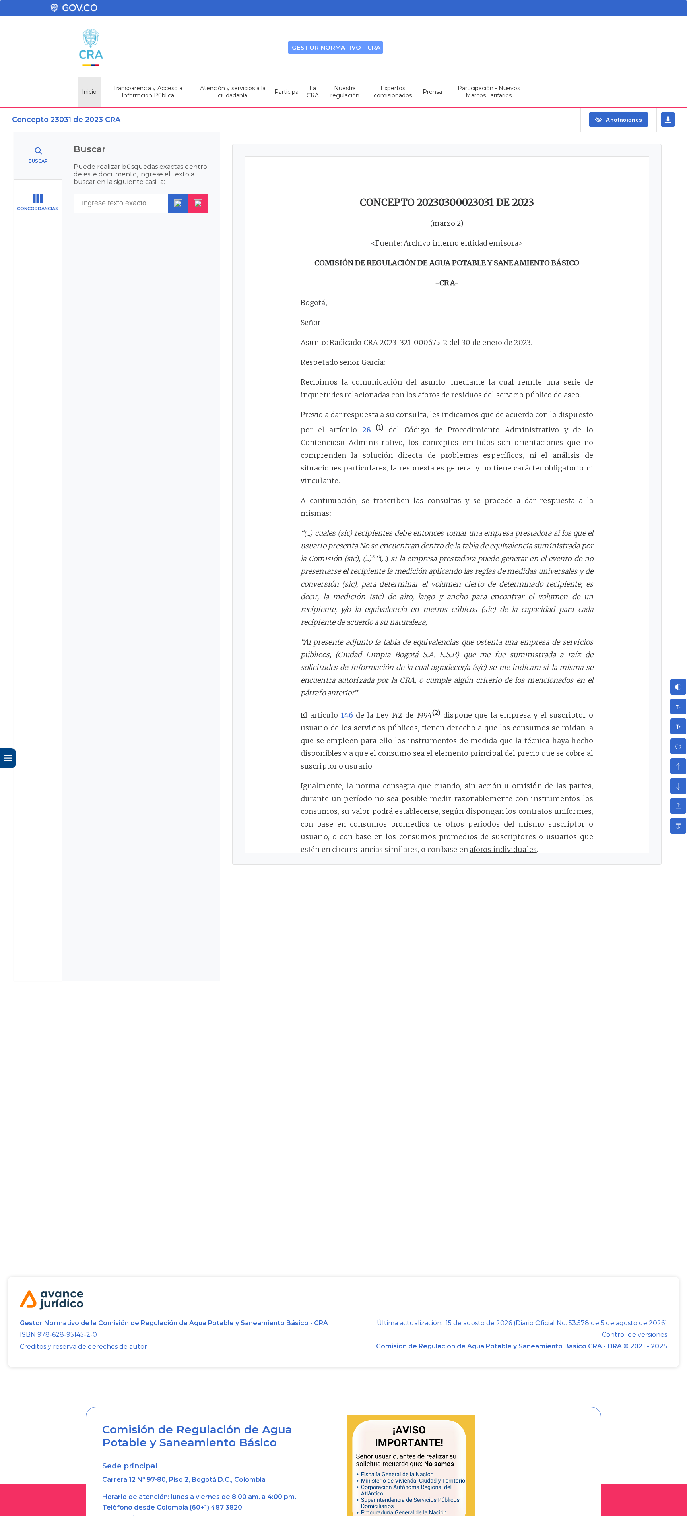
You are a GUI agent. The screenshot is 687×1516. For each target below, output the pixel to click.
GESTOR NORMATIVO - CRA (336, 47)
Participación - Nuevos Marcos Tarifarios (489, 92)
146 (347, 715)
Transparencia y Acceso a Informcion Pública (147, 92)
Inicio (89, 91)
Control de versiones (634, 1334)
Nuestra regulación (344, 92)
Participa (286, 91)
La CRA (313, 92)
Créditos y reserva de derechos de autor (83, 1346)
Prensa (432, 91)
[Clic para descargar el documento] (668, 119)
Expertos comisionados (393, 92)
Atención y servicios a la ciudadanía (233, 92)
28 (366, 429)
